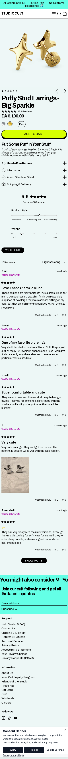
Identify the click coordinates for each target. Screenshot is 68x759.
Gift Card (7, 689)
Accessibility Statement (16, 649)
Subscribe (7, 609)
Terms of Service (12, 641)
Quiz (4, 694)
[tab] (2, 91)
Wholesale (7, 698)
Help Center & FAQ (13, 624)
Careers (6, 702)
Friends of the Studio (14, 681)
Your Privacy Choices (14, 653)
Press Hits (8, 685)
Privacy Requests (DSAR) (17, 658)
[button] (59, 14)
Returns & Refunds (13, 637)
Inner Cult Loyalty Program (17, 677)
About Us (7, 673)
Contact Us (8, 628)
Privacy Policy (10, 645)
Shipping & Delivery (13, 632)
